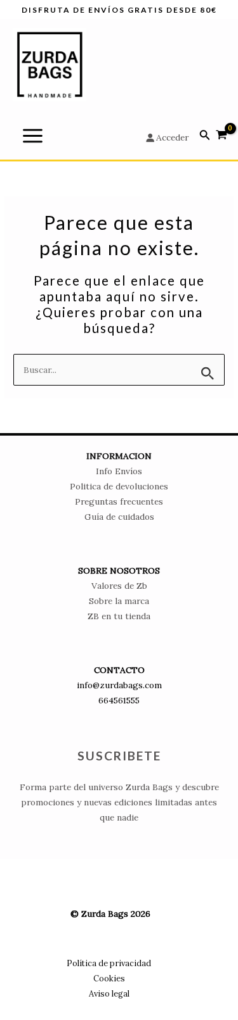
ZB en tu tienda (119, 616)
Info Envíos (119, 471)
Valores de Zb (119, 585)
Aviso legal (109, 993)
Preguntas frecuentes (119, 501)
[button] (205, 135)
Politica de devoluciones (119, 486)
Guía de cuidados (119, 516)
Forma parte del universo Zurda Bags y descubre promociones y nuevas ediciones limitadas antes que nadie (119, 802)
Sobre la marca (119, 601)
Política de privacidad (109, 963)
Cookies (109, 978)
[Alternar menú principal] (32, 135)
